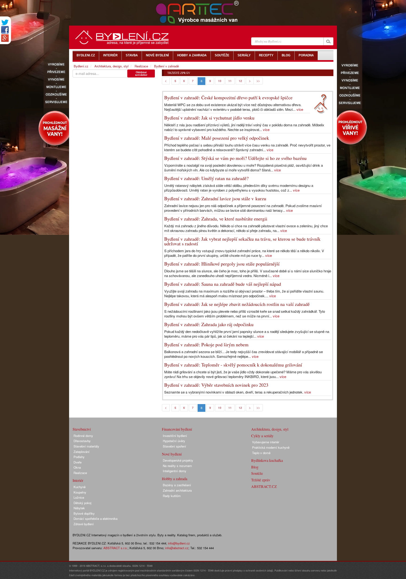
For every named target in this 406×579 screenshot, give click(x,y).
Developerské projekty (178, 460)
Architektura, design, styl (111, 66)
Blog (254, 466)
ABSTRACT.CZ (264, 486)
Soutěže (257, 473)
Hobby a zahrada (174, 478)
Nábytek (79, 508)
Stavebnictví (82, 429)
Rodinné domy (83, 435)
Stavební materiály (86, 446)
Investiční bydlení (175, 435)
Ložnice (79, 497)
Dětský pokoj (82, 503)
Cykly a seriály (262, 435)
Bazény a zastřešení (177, 485)
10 (219, 81)
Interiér (78, 480)
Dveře (78, 462)
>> (258, 81)
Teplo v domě (261, 453)
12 (240, 81)
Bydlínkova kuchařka (267, 460)
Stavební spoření (174, 446)
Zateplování (82, 451)
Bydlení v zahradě (166, 66)
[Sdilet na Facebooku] (5, 30)
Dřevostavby (82, 441)
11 (230, 81)
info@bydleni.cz (179, 543)
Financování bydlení (177, 429)
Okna (77, 467)
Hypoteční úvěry (174, 441)
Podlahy (79, 457)
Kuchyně (80, 487)
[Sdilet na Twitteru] (5, 22)
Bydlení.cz (81, 66)
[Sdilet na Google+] (5, 38)
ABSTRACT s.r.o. (115, 548)
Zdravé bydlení (84, 524)
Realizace (141, 66)
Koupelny (80, 492)
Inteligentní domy (174, 471)
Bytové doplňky (84, 513)
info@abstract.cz (176, 548)
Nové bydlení (172, 454)
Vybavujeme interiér (265, 442)
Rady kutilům (172, 496)
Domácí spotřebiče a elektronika (95, 518)
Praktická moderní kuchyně (270, 447)
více (300, 109)
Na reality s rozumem (177, 465)
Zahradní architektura (177, 490)
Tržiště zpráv (260, 479)
